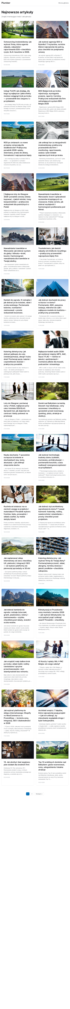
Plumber (5, 3)
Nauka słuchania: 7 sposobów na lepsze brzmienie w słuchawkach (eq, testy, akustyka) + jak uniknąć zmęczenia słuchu (17, 460)
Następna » (39, 794)
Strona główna (63, 3)
